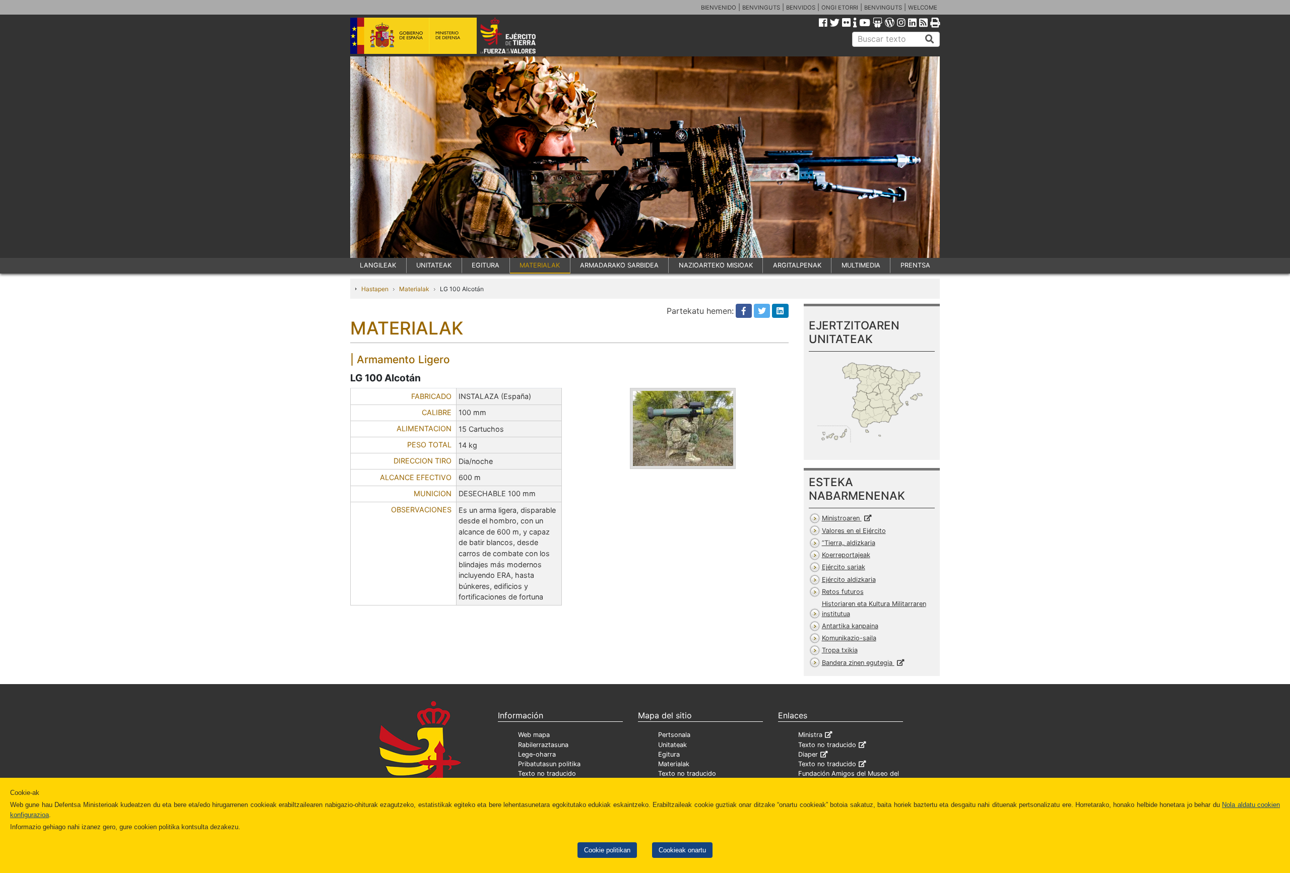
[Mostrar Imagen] (683, 428)
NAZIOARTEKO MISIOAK (716, 265)
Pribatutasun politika (549, 764)
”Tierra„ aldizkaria (848, 543)
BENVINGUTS (761, 7)
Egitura (669, 754)
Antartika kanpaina (850, 626)
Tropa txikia (840, 650)
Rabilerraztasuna (543, 745)
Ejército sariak (843, 567)
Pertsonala (674, 734)
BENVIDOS (800, 7)
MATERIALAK (540, 265)
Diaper (808, 754)
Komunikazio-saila (849, 638)
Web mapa (534, 734)
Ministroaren (842, 518)
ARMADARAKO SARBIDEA (619, 265)
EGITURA (485, 265)
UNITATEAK (434, 265)
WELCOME (922, 7)
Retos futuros (843, 591)
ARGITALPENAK (797, 265)
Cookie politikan (607, 850)
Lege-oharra (537, 754)
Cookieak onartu (682, 850)
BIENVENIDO (718, 7)
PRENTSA (915, 265)
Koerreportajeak (846, 555)
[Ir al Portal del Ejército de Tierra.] (519, 35)
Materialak (414, 289)
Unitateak (672, 745)
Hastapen (375, 289)
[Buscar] (929, 39)
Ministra (810, 734)
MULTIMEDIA (861, 265)
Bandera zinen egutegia (858, 662)
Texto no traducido (547, 773)
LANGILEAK (378, 265)
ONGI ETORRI (839, 7)
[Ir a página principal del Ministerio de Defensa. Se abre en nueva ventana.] (413, 35)
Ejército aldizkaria (849, 579)
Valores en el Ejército (854, 530)
